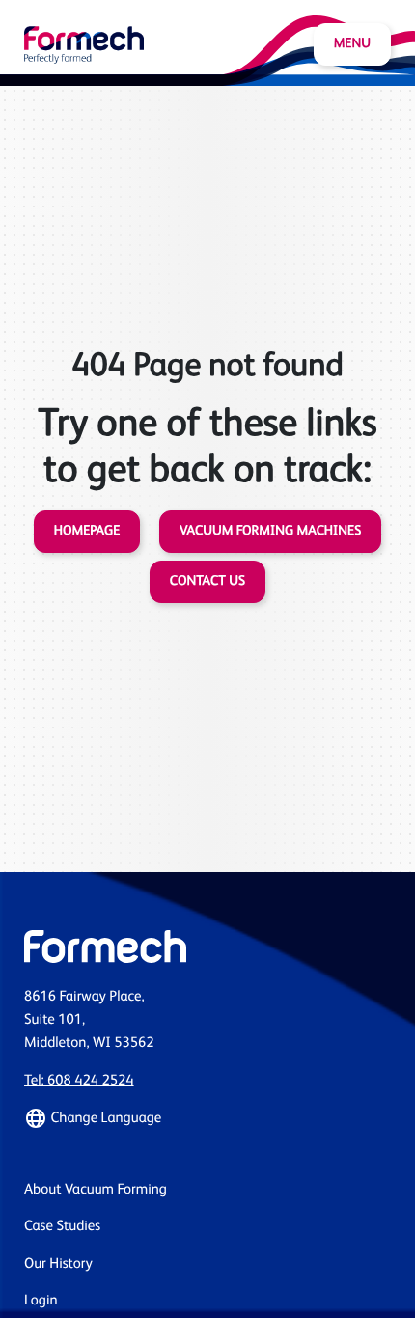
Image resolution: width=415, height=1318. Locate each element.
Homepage (87, 531)
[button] (207, 1118)
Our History (58, 1264)
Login (41, 1301)
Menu (352, 44)
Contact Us (207, 582)
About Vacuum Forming (95, 1190)
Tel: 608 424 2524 (79, 1081)
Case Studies (62, 1227)
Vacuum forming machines (270, 531)
